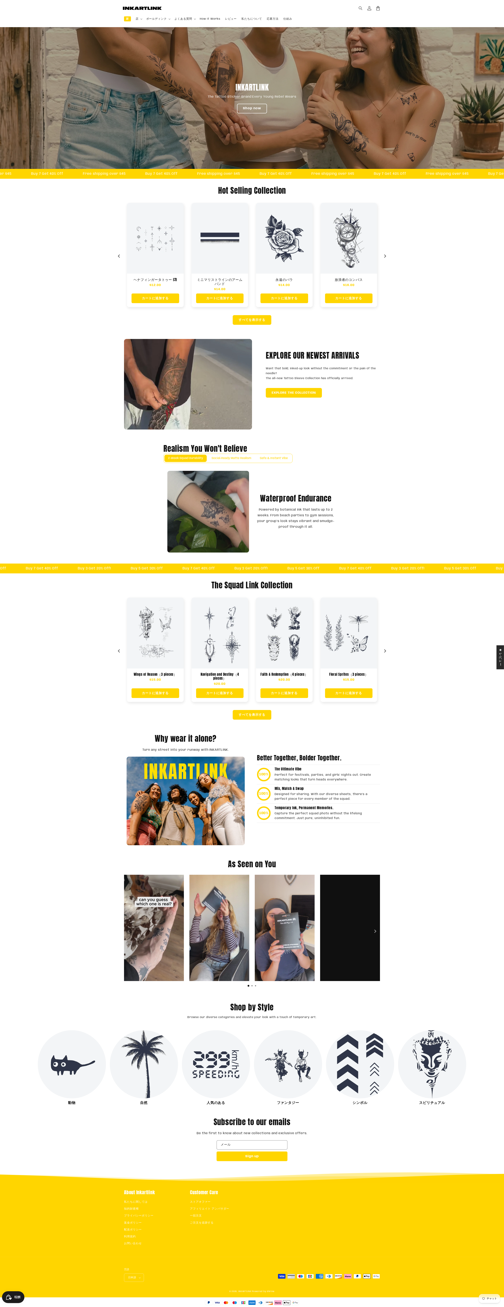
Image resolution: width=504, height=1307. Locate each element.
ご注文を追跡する (202, 1222)
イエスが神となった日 (348, 280)
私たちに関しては (136, 1202)
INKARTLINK (244, 1291)
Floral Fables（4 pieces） (349, 674)
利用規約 (130, 1236)
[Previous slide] (119, 256)
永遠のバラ (155, 280)
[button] (360, 8)
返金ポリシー (133, 1222)
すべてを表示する (252, 320)
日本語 (132, 1277)
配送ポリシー (133, 1229)
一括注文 (196, 1215)
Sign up (252, 1156)
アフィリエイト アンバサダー (209, 1208)
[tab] (248, 986)
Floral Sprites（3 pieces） (219, 674)
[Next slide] (385, 256)
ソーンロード (284, 280)
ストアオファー (200, 1202)
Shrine (271, 1291)
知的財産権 (131, 1208)
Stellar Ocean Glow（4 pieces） (284, 674)
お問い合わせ (133, 1243)
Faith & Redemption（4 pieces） (155, 674)
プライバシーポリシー (139, 1215)
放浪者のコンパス (220, 280)
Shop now (252, 108)
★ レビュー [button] (500, 657)
